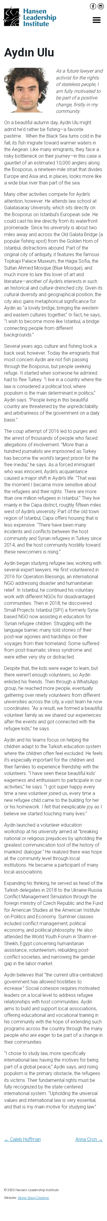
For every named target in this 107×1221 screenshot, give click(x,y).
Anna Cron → (89, 1139)
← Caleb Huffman (22, 1139)
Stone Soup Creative (33, 1198)
